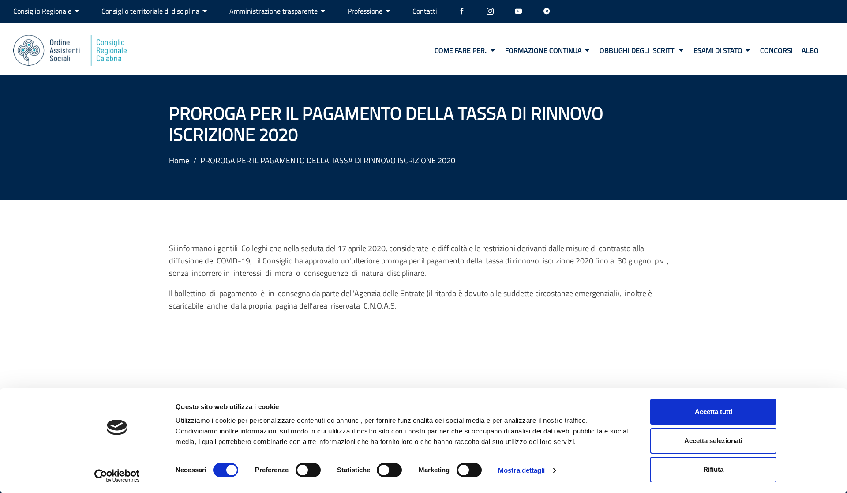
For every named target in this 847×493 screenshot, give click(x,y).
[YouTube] (518, 11)
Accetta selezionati (713, 440)
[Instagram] (490, 11)
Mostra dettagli (521, 470)
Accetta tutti (713, 411)
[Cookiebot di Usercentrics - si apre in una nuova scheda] (117, 475)
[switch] (308, 470)
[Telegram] (546, 11)
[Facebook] (462, 11)
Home (179, 160)
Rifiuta (713, 469)
